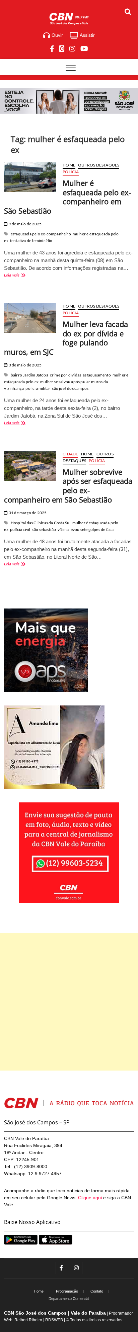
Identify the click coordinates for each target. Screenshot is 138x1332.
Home (69, 165)
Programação (67, 1291)
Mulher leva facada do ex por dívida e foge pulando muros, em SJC (66, 338)
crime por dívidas (65, 374)
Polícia (71, 171)
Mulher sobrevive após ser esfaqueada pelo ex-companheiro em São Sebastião (68, 486)
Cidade (70, 453)
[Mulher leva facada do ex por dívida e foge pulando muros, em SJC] (30, 318)
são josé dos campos (70, 388)
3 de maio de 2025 (25, 364)
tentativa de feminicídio (31, 240)
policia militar (37, 388)
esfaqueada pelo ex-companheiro (41, 233)
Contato (96, 1291)
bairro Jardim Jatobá (29, 374)
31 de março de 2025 (27, 512)
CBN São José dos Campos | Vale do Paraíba (55, 1313)
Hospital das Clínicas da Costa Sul (41, 522)
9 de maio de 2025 (25, 223)
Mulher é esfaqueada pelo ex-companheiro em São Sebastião (67, 197)
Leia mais (22, 275)
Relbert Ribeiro (28, 1320)
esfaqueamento (97, 374)
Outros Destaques (98, 165)
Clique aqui (90, 1197)
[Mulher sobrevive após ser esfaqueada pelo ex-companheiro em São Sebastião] (30, 466)
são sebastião (44, 529)
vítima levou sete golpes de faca (86, 529)
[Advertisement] (69, 1002)
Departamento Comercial (69, 1299)
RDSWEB (54, 1320)
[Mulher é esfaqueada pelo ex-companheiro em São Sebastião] (30, 177)
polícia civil (20, 529)
